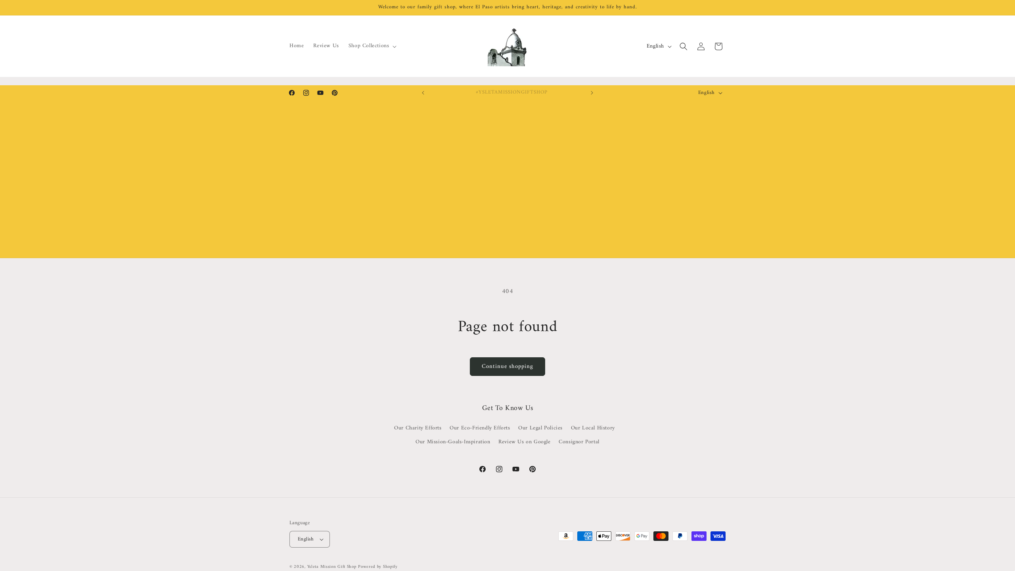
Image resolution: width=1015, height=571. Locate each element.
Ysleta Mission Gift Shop (331, 567)
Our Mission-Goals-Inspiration (453, 442)
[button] (372, 46)
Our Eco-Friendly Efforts (480, 428)
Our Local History (593, 428)
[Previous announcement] (423, 92)
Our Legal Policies (540, 428)
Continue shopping (507, 366)
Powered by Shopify (378, 567)
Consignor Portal (579, 442)
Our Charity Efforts (417, 428)
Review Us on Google (524, 442)
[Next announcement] (592, 92)
